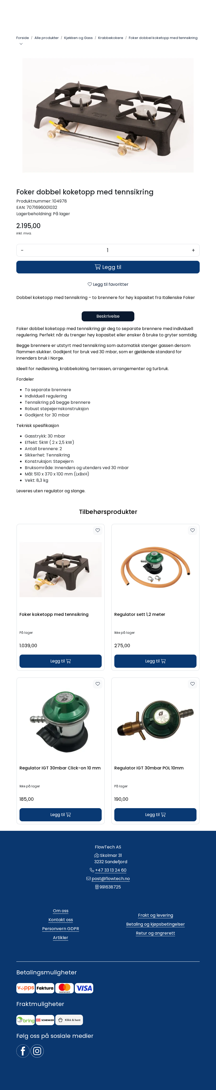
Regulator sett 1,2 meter (139, 614)
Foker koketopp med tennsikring (54, 614)
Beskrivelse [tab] (108, 316)
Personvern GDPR (60, 929)
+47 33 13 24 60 (110, 870)
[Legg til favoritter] (97, 530)
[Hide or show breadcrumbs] (21, 44)
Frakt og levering (155, 915)
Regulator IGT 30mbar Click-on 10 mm (60, 768)
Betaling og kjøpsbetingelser (155, 924)
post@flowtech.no (111, 879)
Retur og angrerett (155, 933)
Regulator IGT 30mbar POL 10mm (149, 768)
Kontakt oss (60, 920)
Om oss (60, 911)
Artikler (60, 938)
